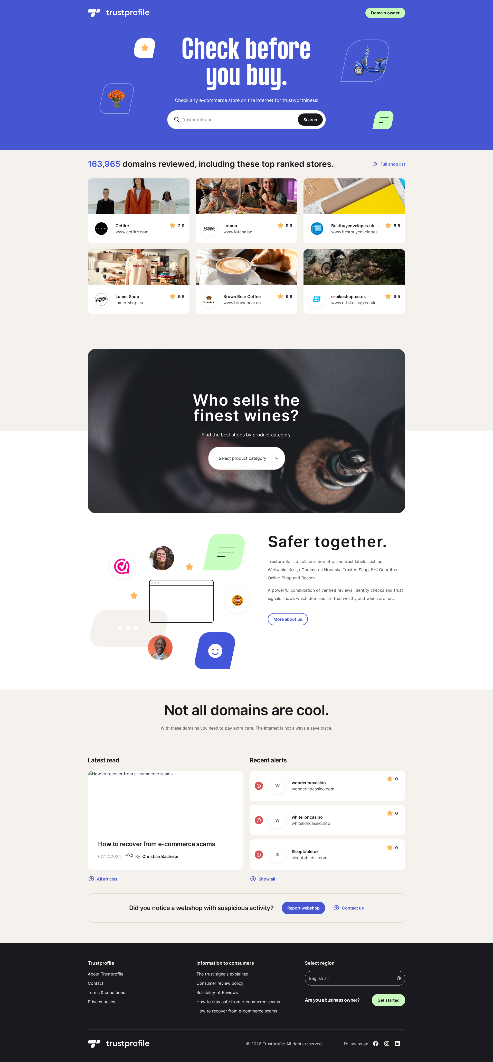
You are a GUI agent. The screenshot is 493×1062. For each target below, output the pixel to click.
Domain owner (385, 12)
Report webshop (303, 908)
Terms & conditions (106, 992)
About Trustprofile (105, 974)
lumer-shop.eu (129, 302)
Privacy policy (101, 1001)
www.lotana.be (237, 231)
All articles (106, 878)
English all (319, 978)
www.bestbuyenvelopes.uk (357, 231)
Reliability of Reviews (217, 992)
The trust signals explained (222, 974)
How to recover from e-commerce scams (236, 1010)
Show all (266, 878)
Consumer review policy (219, 983)
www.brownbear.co (242, 302)
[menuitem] (138, 974)
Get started (388, 1000)
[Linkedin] (397, 1043)
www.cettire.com (132, 231)
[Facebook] (375, 1043)
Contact (95, 983)
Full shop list (392, 164)
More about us (287, 619)
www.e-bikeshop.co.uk (353, 302)
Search (310, 119)
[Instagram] (386, 1043)
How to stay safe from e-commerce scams (238, 1001)
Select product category (242, 458)
